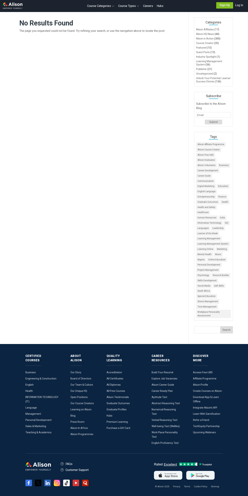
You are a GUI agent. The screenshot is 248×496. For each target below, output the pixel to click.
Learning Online (205, 249)
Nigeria (201, 259)
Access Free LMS (203, 372)
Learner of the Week (208, 233)
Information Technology (209, 223)
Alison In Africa (79, 428)
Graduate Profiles (117, 409)
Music (218, 254)
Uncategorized (204, 73)
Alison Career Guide (163, 384)
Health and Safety (206, 207)
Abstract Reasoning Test (166, 403)
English (29, 384)
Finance (222, 196)
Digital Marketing (206, 186)
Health (225, 202)
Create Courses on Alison (207, 390)
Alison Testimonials (118, 397)
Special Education (207, 296)
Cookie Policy (200, 486)
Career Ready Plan (162, 390)
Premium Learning (117, 421)
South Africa (204, 291)
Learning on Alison (81, 409)
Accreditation (114, 372)
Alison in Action (205, 38)
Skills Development (207, 280)
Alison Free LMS (206, 155)
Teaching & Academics (38, 432)
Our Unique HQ (78, 390)
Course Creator (205, 43)
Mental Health (205, 254)
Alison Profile (200, 384)
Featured (201, 47)
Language (31, 407)
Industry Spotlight (206, 56)
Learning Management (209, 238)
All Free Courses (116, 390)
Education (223, 186)
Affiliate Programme (204, 378)
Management (33, 413)
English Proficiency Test (165, 442)
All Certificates (115, 378)
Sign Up (224, 5)
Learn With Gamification (206, 413)
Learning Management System (213, 244)
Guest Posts (203, 52)
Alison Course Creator (209, 149)
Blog (73, 415)
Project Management (208, 270)
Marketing (222, 249)
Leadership (217, 228)
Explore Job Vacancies (164, 378)
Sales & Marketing (35, 426)
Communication (206, 181)
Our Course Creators (82, 403)
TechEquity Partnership (206, 426)
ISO (226, 223)
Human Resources (207, 217)
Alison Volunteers (207, 165)
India (222, 217)
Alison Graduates (206, 160)
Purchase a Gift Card (118, 428)
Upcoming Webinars (204, 432)
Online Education (216, 259)
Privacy (176, 486)
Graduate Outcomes (208, 202)
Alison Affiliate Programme (211, 144)
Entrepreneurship (206, 196)
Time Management (207, 306)
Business (224, 165)
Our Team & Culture (81, 384)
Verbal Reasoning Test (164, 420)
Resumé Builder (221, 275)
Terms (187, 486)
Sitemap (215, 486)
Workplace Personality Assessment (209, 314)
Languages (203, 228)
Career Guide (204, 176)
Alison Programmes (81, 434)
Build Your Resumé (162, 372)
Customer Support (77, 470)
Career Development (208, 170)
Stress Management (208, 301)
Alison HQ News (205, 34)
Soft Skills (219, 286)
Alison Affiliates (205, 29)
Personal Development (209, 264)
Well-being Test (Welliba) (166, 426)
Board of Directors (80, 378)
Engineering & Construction (40, 378)
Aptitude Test (159, 397)
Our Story (75, 372)
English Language (207, 191)
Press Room (77, 421)
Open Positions (79, 397)
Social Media (204, 286)
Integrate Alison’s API (205, 407)
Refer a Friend (201, 420)
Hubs (109, 415)
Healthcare (203, 212)
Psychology (203, 275)
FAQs (69, 464)
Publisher (201, 69)
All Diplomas (114, 384)
